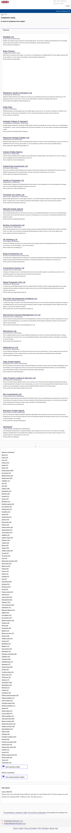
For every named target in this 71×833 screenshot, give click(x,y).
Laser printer (7, 597)
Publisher (6, 656)
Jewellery (6, 481)
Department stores (8, 724)
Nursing (5, 641)
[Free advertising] (5, 2)
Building (5, 612)
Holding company (8, 726)
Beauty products (8, 721)
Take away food (8, 718)
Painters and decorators (10, 695)
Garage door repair (9, 747)
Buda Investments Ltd (12, 254)
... (1, 24)
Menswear (6, 651)
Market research (8, 620)
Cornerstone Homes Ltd (13, 268)
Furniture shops (8, 672)
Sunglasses (6, 491)
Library (5, 499)
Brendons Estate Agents (13, 411)
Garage (5, 548)
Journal (5, 553)
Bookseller (6, 643)
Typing (5, 760)
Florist (5, 589)
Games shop (7, 744)
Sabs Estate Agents (11, 362)
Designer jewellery (8, 705)
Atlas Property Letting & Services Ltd (19, 378)
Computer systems (9, 736)
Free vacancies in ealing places (37, 812)
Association (7, 682)
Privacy (15, 828)
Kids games (6, 522)
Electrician (6, 586)
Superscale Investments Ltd (15, 166)
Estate (5, 708)
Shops (5, 625)
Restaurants (7, 478)
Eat (4, 486)
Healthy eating (7, 537)
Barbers (5, 630)
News (5, 455)
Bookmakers (7, 685)
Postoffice (6, 512)
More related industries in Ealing (15, 777)
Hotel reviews (7, 711)
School (5, 514)
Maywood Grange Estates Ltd (16, 138)
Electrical (6, 687)
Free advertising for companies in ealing (15, 812)
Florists (5, 669)
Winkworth (7, 427)
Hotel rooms (7, 674)
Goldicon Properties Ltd (13, 180)
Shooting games (8, 504)
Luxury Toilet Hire (7, 791)
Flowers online (7, 592)
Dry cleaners (7, 618)
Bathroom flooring (8, 610)
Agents (5, 731)
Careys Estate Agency (13, 152)
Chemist (5, 636)
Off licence (6, 677)
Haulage (5, 749)
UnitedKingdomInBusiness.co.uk (13, 821)
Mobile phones (7, 475)
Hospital (5, 576)
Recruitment (7, 581)
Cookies (20, 828)
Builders (5, 646)
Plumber (5, 623)
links (56, 828)
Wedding (6, 535)
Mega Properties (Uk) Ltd (14, 282)
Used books (6, 762)
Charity (5, 568)
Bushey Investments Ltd (13, 225)
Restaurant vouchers (9, 561)
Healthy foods (7, 638)
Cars (4, 460)
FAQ (39, 828)
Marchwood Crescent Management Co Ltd (21, 315)
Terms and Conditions (30, 828)
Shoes (5, 468)
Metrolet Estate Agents (13, 209)
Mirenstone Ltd (9, 331)
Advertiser (6, 664)
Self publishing (7, 729)
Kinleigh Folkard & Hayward (15, 121)
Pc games (6, 555)
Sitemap (51, 828)
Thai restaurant (8, 605)
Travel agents (7, 532)
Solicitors (6, 540)
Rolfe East (7, 107)
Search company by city (63, 11)
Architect (6, 584)
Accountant (6, 628)
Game (5, 457)
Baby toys (6, 566)
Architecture (7, 517)
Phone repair (7, 757)
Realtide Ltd (8, 37)
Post (4, 558)
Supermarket (7, 530)
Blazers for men (8, 633)
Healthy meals (7, 550)
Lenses (5, 752)
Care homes (7, 649)
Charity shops (7, 667)
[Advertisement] (35, 77)
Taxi (4, 483)
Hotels (5, 465)
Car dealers (6, 615)
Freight (5, 690)
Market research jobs (9, 755)
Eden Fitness (9, 51)
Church (5, 571)
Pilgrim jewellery (8, 716)
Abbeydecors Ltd (10, 347)
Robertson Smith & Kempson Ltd (17, 93)
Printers (5, 524)
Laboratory (6, 692)
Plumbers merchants (9, 654)
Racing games (7, 527)
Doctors (5, 519)
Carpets (5, 496)
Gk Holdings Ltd (10, 239)
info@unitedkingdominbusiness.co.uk (15, 823)
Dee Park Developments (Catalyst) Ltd (20, 299)
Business (6, 493)
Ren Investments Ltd (12, 394)
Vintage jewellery (8, 698)
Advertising (6, 607)
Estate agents (7, 470)
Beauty (5, 545)
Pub (4, 579)
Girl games (6, 473)
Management (7, 599)
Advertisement (7, 661)
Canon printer (7, 700)
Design (5, 574)
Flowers (5, 462)
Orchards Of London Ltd (13, 195)
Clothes (6, 488)
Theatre (5, 543)
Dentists (5, 739)
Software (6, 602)
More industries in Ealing (13, 767)
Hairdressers (7, 509)
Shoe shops (6, 563)
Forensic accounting (9, 742)
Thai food (6, 659)
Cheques (6, 734)
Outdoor (5, 680)
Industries (6, 30)
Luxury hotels (7, 713)
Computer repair (8, 703)
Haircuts (5, 594)
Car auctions (7, 506)
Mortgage (6, 501)
